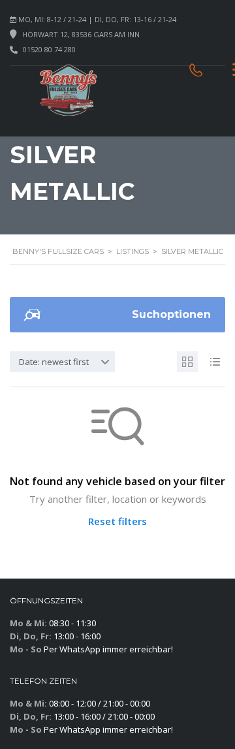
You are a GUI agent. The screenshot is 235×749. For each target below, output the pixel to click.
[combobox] (62, 361)
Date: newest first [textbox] (54, 362)
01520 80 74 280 (49, 49)
